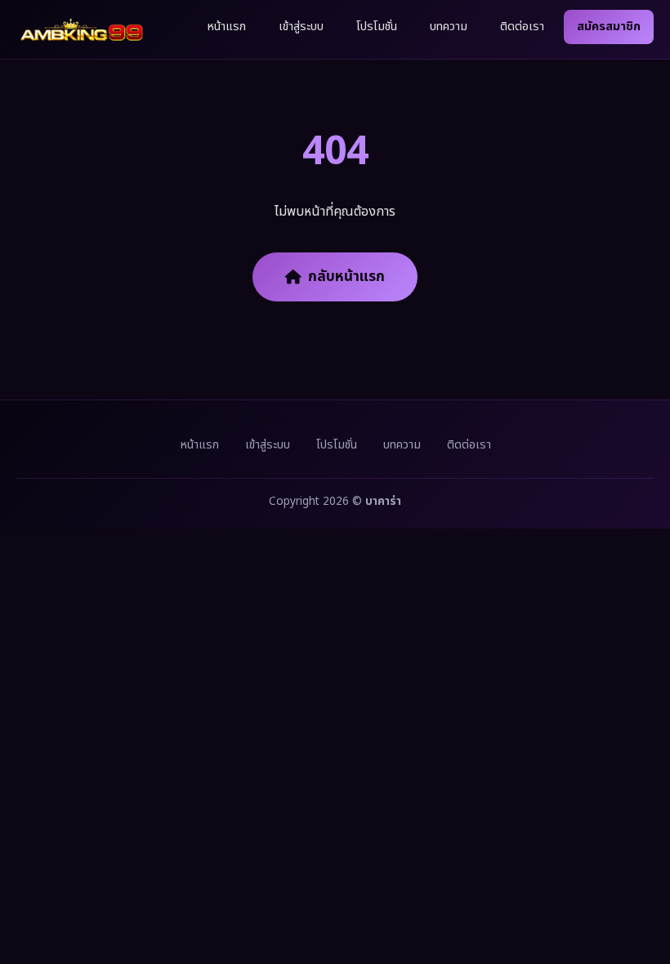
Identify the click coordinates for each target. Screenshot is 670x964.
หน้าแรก (226, 26)
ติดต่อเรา (522, 26)
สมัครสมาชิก (609, 26)
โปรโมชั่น (376, 26)
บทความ (448, 26)
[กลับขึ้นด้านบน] (636, 897)
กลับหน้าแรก (346, 277)
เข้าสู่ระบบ (301, 26)
